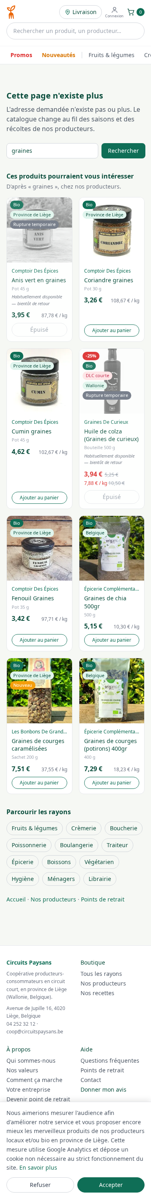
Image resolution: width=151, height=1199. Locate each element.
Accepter (111, 1185)
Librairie (100, 879)
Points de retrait (102, 899)
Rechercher (123, 150)
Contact (91, 1080)
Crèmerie (83, 828)
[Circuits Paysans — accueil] (11, 12)
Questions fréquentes (110, 1060)
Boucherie (123, 828)
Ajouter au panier (111, 330)
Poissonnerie (29, 845)
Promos (21, 55)
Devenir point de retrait (38, 1099)
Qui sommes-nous (31, 1060)
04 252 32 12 (20, 1023)
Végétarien (99, 862)
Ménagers (61, 879)
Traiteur (117, 845)
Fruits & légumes (111, 55)
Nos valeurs (22, 1070)
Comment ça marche (34, 1080)
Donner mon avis (103, 1089)
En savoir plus (38, 1167)
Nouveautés (58, 55)
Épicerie (22, 862)
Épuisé (39, 329)
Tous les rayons (101, 973)
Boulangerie (76, 845)
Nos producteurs (53, 899)
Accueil (16, 899)
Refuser (40, 1185)
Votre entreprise (28, 1089)
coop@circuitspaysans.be (34, 1031)
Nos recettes (97, 993)
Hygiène (23, 879)
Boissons (59, 862)
